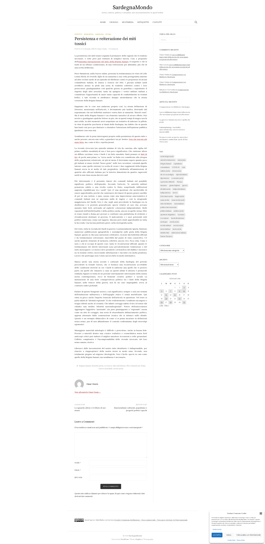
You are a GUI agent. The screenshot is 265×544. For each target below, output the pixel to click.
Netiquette (143, 22)
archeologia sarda (166, 156)
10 (184, 291)
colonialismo (165, 167)
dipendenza (164, 178)
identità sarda (97, 366)
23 (179, 299)
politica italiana (165, 211)
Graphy (138, 539)
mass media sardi (178, 200)
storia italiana (165, 229)
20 (166, 299)
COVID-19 (175, 167)
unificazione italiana (179, 233)
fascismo (163, 185)
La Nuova (108, 366)
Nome (78, 463)
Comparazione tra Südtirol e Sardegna (174, 107)
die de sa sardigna (167, 175)
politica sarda (179, 211)
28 (170, 302)
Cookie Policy (232, 540)
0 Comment (113, 49)
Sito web (78, 477)
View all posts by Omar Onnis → (88, 392)
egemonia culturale (167, 182)
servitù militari (165, 225)
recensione (164, 218)
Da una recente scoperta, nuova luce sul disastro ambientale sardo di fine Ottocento (173, 139)
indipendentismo (179, 189)
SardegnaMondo (132, 7)
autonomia (181, 160)
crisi (183, 167)
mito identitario (119, 366)
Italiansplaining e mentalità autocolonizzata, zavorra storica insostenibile (172, 129)
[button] (261, 513)
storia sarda (118, 368)
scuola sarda (174, 222)
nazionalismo (179, 204)
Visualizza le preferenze (248, 535)
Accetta (217, 535)
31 (184, 302)
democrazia (176, 171)
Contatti (157, 22)
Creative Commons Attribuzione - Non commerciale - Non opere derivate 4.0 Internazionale (150, 520)
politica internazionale (168, 207)
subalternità (164, 233)
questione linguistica (167, 215)
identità (78, 34)
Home (103, 22)
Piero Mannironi (133, 366)
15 (175, 295)
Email (78, 470)
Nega (228, 535)
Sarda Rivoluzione (177, 218)
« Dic (161, 305)
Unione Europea (166, 236)
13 (166, 295)
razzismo (181, 215)
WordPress (125, 539)
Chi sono (113, 22)
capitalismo (178, 164)
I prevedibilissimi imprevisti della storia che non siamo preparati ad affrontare (173, 57)
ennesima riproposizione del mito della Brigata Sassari (103, 61)
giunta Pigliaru (174, 185)
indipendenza (165, 193)
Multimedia (128, 22)
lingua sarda (179, 196)
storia (108, 34)
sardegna (99, 34)
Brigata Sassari (85, 366)
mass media (89, 34)
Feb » (166, 305)
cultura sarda (165, 171)
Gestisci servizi (217, 529)
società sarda (178, 225)
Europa (179, 182)
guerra (184, 185)
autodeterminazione (167, 160)
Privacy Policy (241, 540)
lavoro (175, 193)
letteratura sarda (166, 196)
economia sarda (177, 178)
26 (162, 302)
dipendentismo (181, 175)
